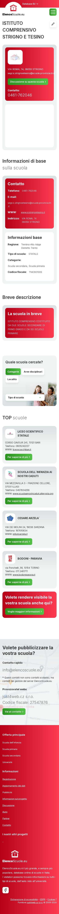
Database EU (28, 4)
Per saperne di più (18, 457)
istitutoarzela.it (20, 534)
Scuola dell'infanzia (11, 742)
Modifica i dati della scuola (56, 24)
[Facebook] (5, 890)
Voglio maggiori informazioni (24, 611)
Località (12, 379)
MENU (53, 12)
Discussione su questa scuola (27, 81)
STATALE (33, 254)
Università (7, 762)
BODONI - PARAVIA (30, 558)
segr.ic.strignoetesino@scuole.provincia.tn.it (31, 73)
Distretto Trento (29, 247)
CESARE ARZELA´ (29, 518)
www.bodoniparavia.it (24, 574)
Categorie (13, 371)
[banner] (13, 9)
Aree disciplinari (33, 371)
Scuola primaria (37, 266)
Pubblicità (7, 792)
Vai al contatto (13, 711)
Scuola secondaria (17, 266)
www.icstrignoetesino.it (33, 212)
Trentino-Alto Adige (31, 244)
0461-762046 (20, 95)
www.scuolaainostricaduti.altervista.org (33, 493)
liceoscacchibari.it (22, 449)
